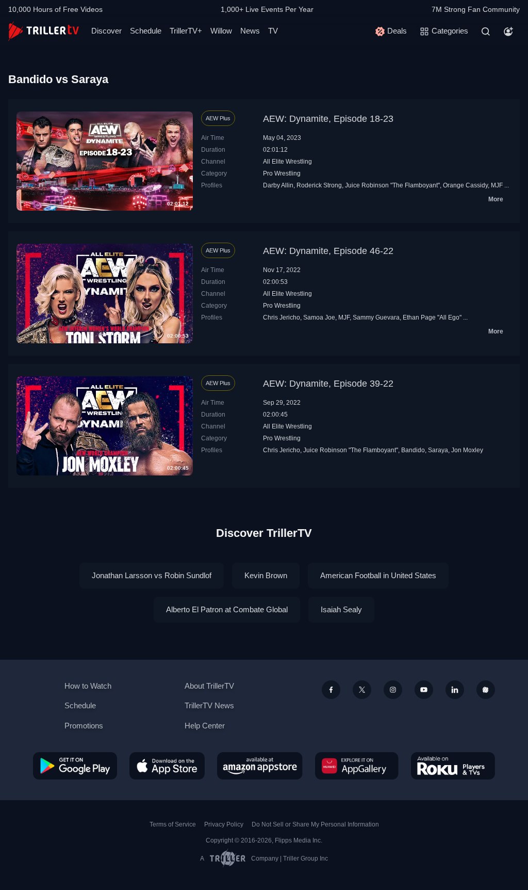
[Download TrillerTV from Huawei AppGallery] (357, 765)
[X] (362, 689)
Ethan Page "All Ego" (432, 317)
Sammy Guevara (376, 317)
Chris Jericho (281, 317)
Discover (106, 30)
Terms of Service (173, 824)
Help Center (205, 725)
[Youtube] (424, 689)
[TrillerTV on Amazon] (260, 765)
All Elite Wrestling (287, 161)
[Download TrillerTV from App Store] (167, 765)
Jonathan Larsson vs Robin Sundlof (151, 575)
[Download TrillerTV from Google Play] (75, 765)
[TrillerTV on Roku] (453, 765)
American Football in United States (378, 575)
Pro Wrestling (282, 173)
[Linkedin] (455, 689)
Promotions (83, 725)
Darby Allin (278, 185)
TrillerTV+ (186, 30)
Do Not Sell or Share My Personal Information (315, 824)
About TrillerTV (209, 685)
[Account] (508, 31)
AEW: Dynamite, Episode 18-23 (328, 119)
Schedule (145, 30)
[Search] (485, 31)
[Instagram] (393, 689)
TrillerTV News (209, 705)
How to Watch (87, 685)
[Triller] (485, 689)
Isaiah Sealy (341, 609)
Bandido (413, 450)
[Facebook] (331, 689)
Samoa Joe (319, 317)
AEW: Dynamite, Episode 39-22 (328, 383)
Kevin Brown (265, 575)
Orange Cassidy (465, 185)
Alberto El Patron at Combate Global (227, 609)
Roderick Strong (319, 185)
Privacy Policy (223, 824)
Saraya (438, 450)
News (250, 30)
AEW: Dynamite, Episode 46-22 (328, 251)
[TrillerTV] (43, 31)
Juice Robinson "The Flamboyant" (392, 185)
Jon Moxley (467, 450)
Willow (221, 30)
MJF (497, 185)
